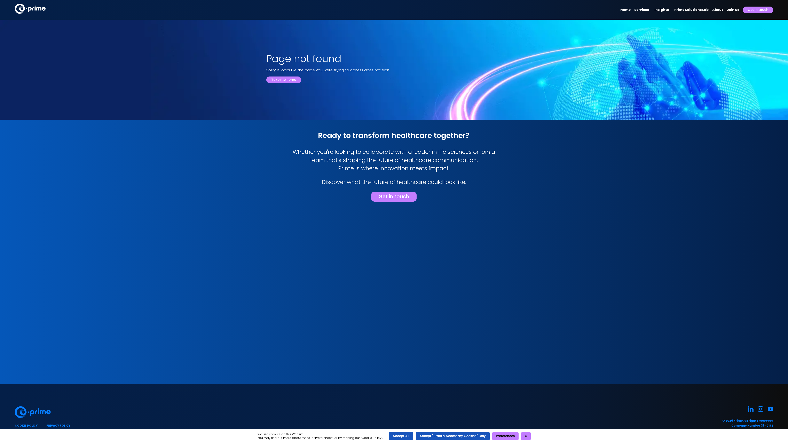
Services (641, 9)
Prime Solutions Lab (691, 9)
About (717, 9)
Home (625, 9)
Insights (661, 9)
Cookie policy (26, 426)
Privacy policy (58, 426)
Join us (733, 9)
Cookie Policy (371, 438)
